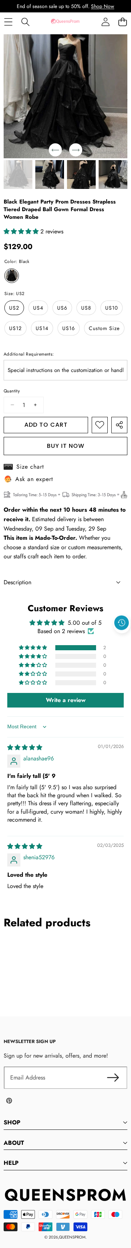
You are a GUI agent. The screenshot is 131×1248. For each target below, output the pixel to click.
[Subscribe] (113, 1078)
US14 (42, 328)
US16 (68, 328)
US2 (14, 307)
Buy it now (65, 446)
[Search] (25, 21)
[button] (122, 21)
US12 (15, 328)
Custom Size (104, 328)
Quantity (12, 391)
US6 (62, 307)
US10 (111, 307)
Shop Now (102, 6)
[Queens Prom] (65, 21)
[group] (18, 174)
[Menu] (8, 21)
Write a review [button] (66, 700)
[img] (24, 747)
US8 (86, 307)
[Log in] (105, 21)
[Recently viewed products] (121, 623)
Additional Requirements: (29, 354)
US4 (38, 307)
